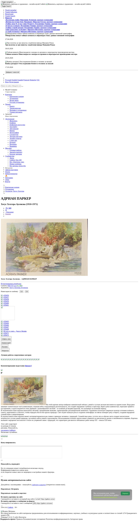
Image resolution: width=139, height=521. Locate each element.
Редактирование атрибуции (11, 284)
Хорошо (125, 493)
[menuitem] (38, 80)
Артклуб (11, 115)
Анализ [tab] (8, 214)
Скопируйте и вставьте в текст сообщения (16, 503)
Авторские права (76, 519)
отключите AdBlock (8, 430)
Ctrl (21, 291)
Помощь (4, 517)
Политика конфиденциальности (58, 519)
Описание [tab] (10, 212)
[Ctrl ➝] (5, 321)
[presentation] (71, 216)
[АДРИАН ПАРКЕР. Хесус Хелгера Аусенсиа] (44, 275)
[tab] (8, 208)
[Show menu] (15, 2)
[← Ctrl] (5, 305)
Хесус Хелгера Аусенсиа (18, 288)
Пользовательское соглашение (34, 519)
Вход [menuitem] (7, 82)
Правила (19, 519)
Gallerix (10, 507)
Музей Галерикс (11, 91)
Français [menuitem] (26, 80)
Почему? (28, 366)
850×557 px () (15, 286)
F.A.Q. (10, 517)
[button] (11, 10)
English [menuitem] (14, 80)
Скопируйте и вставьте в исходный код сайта (17, 499)
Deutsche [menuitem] (33, 80)
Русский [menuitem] (8, 80)
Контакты (22, 517)
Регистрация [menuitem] (14, 82)
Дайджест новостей (12, 72)
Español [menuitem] (20, 80)
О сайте (16, 517)
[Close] (22, 86)
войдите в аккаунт (39, 485)
